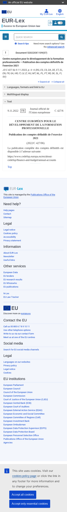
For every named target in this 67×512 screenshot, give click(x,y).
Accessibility (9, 237)
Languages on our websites (16, 362)
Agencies (8, 442)
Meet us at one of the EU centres (19, 337)
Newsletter (8, 256)
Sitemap (7, 217)
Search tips (23, 43)
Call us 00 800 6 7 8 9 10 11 (16, 326)
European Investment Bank (16, 421)
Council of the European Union (17, 392)
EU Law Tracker (11, 297)
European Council (11, 388)
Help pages (8, 210)
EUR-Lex (13, 20)
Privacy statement (12, 240)
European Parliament (13, 385)
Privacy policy (10, 365)
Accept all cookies (23, 494)
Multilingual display (18, 94)
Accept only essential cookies (30, 503)
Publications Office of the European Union (23, 439)
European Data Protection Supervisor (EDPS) (25, 428)
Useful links (9, 260)
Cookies (7, 372)
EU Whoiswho (10, 283)
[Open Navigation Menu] (6, 36)
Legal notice (9, 229)
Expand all (45, 82)
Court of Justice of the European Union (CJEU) (25, 399)
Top (10, 166)
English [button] (60, 14)
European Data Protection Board (18, 431)
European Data (10, 272)
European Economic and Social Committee (23, 414)
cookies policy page (24, 475)
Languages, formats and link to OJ (25, 87)
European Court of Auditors (16, 406)
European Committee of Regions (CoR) (22, 417)
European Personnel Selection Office (21, 435)
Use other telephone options (17, 330)
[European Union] (10, 308)
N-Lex (6, 293)
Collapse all (58, 82)
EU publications (10, 286)
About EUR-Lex (10, 253)
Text (9, 101)
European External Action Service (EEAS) (22, 410)
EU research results (12, 279)
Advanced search (55, 47)
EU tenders (8, 276)
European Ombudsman (14, 424)
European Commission (14, 396)
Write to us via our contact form (18, 333)
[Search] (61, 37)
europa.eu (26, 313)
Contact (7, 214)
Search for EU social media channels (21, 349)
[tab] (34, 87)
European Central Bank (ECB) (17, 403)
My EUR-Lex (46, 14)
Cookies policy (10, 233)
